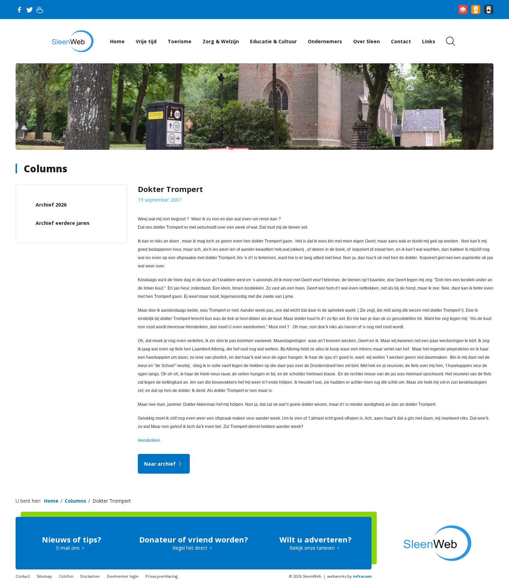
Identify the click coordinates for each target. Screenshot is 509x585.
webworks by (349, 576)
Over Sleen (366, 41)
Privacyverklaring (161, 576)
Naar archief (160, 463)
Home (117, 41)
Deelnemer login (123, 576)
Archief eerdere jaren (62, 223)
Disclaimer (90, 576)
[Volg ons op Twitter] (29, 9)
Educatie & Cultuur (273, 41)
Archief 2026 (51, 204)
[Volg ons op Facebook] (19, 9)
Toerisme (179, 41)
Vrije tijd (146, 41)
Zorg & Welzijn (221, 41)
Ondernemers (325, 41)
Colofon (66, 576)
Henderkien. (149, 440)
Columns (46, 168)
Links (428, 41)
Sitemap (44, 576)
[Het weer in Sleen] (39, 9)
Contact (401, 41)
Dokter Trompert (111, 500)
